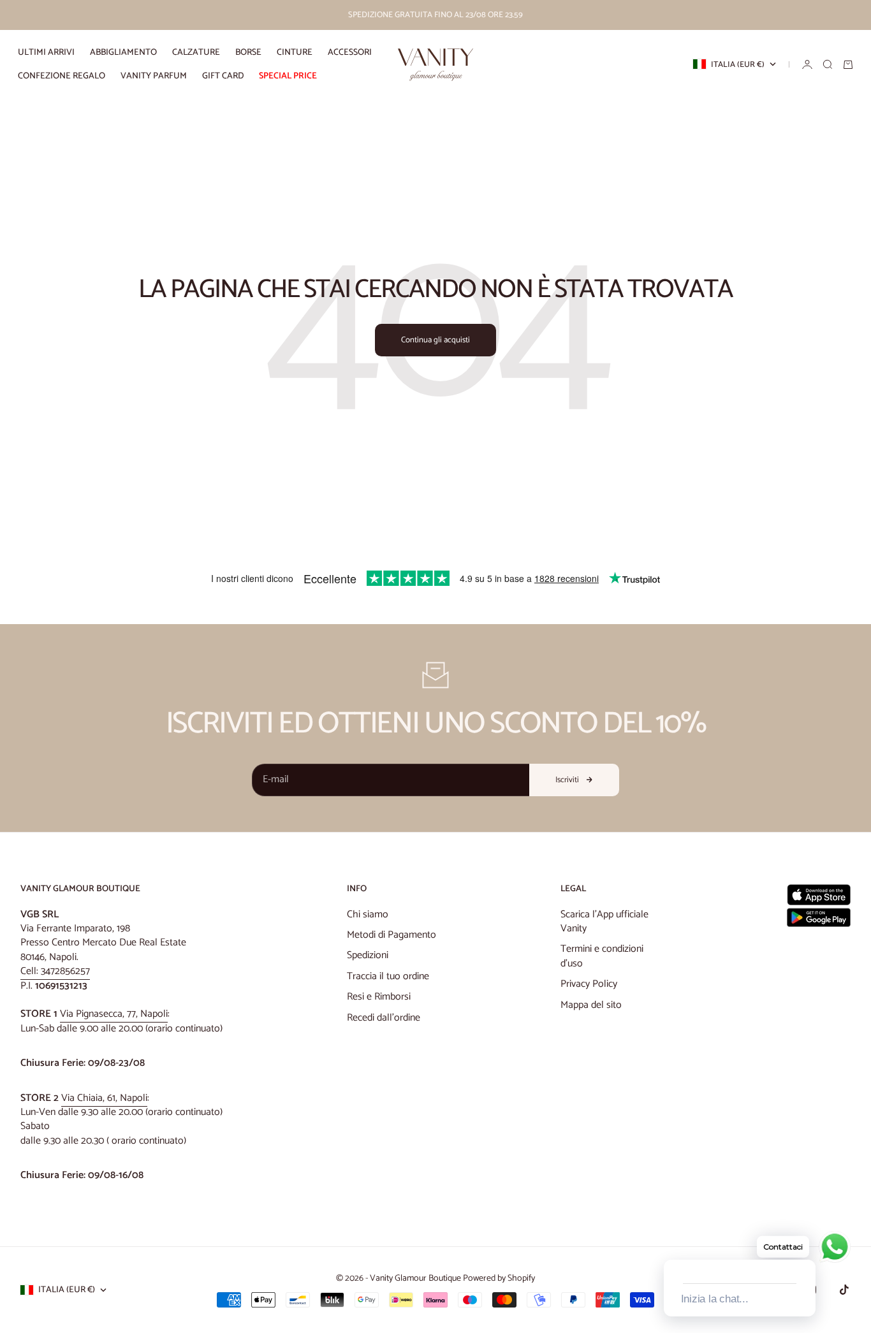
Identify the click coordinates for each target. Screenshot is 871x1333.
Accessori (350, 52)
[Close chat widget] (804, 1245)
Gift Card (223, 76)
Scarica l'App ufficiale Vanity (604, 921)
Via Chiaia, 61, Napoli (104, 1098)
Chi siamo (367, 914)
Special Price (288, 76)
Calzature (196, 52)
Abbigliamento (123, 52)
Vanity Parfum (154, 76)
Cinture (294, 52)
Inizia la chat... (715, 1299)
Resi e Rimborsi (379, 996)
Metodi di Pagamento (391, 934)
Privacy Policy (588, 984)
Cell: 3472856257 (55, 971)
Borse (248, 52)
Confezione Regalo (61, 76)
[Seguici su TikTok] (844, 1289)
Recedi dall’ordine (383, 1017)
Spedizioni (367, 955)
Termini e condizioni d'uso (601, 956)
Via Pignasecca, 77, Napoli (114, 1014)
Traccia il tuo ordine (388, 976)
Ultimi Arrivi (46, 52)
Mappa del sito (591, 1005)
